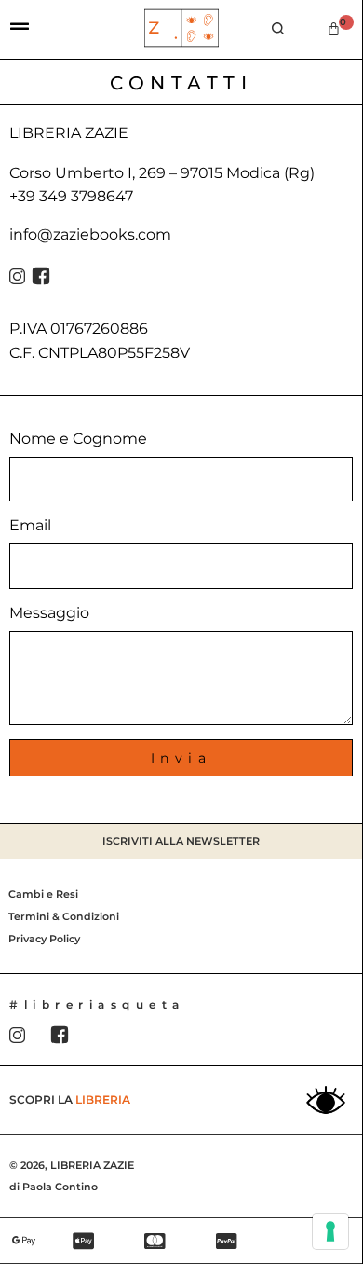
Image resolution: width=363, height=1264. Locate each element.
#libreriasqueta (97, 1004)
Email (30, 525)
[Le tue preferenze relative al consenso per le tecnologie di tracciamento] (330, 1231)
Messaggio (49, 613)
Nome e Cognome (78, 438)
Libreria (102, 1099)
